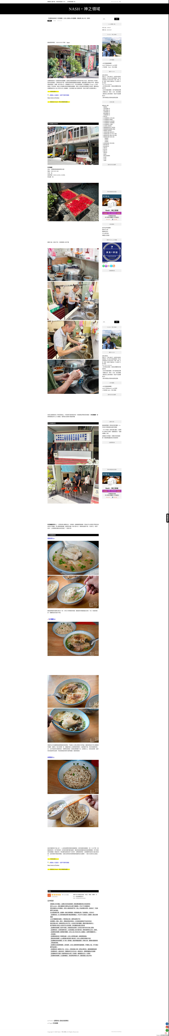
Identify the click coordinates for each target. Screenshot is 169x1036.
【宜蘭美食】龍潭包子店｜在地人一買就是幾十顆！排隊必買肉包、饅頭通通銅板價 (73, 949)
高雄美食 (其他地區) (107, 130)
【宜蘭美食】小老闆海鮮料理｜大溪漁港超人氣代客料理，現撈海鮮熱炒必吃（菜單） (74, 930)
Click (167, 518)
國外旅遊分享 (106, 144)
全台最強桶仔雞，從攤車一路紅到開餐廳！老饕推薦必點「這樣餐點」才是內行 (72, 912)
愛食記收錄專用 (64, 1020)
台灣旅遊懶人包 (106, 111)
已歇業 (104, 160)
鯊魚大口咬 (105, 229)
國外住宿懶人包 (106, 110)
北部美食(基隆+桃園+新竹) (108, 132)
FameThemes (119, 1031)
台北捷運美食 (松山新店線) (109, 121)
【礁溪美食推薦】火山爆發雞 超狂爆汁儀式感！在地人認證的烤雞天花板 (70, 938)
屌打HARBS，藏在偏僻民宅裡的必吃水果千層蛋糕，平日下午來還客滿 (70, 906)
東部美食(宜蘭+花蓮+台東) (108, 136)
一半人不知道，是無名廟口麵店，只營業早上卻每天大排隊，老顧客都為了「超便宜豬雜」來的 (111, 431)
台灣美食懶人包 (71, 1)
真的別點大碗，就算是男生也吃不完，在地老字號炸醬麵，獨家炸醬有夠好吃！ (72, 923)
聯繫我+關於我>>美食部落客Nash (56, 1)
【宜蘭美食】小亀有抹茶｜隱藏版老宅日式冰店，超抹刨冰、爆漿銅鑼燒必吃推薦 (72, 951)
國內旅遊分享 (106, 146)
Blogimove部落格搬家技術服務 (162, 1035)
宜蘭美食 (49, 20)
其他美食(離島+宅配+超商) (108, 143)
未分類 (104, 157)
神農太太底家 (105, 235)
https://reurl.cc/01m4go (53, 97)
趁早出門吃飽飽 (106, 227)
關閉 (108, 105)
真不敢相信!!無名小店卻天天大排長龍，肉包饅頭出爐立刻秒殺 (67, 925)
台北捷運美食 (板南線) (108, 119)
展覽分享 (105, 151)
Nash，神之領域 (84, 9)
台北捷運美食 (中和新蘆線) (109, 122)
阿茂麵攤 (55, 1023)
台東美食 (106, 141)
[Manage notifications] (166, 1033)
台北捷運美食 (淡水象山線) (109, 118)
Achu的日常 (105, 233)
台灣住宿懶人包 (106, 108)
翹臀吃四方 (105, 231)
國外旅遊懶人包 (106, 113)
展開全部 (104, 105)
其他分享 (105, 116)
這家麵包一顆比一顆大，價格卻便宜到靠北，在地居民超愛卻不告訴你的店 (71, 921)
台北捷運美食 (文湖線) (108, 124)
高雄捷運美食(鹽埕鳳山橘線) (109, 129)
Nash (54, 20)
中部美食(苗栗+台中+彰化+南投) (110, 133)
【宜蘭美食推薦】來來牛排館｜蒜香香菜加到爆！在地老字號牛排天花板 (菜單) (72, 927)
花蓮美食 (106, 140)
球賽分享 (105, 147)
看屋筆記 (105, 107)
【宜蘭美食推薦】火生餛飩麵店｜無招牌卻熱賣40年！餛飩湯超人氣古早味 (71, 955)
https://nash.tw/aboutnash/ (107, 84)
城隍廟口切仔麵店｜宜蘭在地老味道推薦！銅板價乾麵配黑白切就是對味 (70, 904)
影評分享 (105, 149)
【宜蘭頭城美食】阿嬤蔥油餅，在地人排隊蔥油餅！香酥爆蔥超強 (68, 936)
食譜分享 (105, 152)
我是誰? (105, 154)
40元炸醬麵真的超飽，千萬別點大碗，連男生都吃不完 (65, 919)
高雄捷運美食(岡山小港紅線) (109, 127)
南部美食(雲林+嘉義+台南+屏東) (110, 135)
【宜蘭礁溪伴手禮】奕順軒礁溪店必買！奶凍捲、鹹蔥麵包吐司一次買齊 (70, 953)
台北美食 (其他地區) (107, 125)
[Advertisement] (73, 32)
